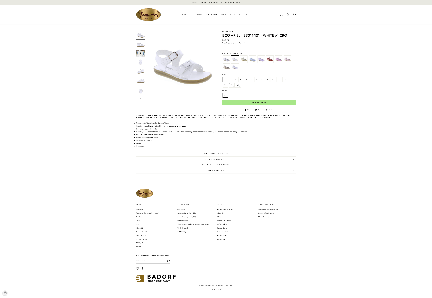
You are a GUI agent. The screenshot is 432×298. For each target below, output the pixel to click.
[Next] (140, 97)
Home (185, 14)
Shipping (225, 43)
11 (279, 79)
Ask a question (216, 171)
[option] (216, 2)
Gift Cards (139, 243)
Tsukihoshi (211, 14)
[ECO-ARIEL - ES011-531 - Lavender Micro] (261, 60)
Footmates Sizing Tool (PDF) (186, 213)
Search (138, 246)
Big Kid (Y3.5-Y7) (142, 239)
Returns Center (222, 228)
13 (291, 79)
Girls (223, 14)
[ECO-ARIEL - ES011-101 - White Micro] (235, 60)
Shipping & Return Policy (216, 165)
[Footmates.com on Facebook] (142, 268)
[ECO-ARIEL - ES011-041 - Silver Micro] (226, 60)
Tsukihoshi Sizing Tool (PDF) (186, 217)
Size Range (244, 14)
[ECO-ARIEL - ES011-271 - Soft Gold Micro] (244, 60)
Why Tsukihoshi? (182, 228)
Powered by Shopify (216, 289)
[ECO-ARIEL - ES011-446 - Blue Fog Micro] (252, 60)
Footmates (197, 14)
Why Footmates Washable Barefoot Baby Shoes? (193, 224)
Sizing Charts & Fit (216, 159)
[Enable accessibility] (5, 293)
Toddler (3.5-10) (141, 232)
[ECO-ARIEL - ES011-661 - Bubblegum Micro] (278, 60)
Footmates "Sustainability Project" (147, 213)
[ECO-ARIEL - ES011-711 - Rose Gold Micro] (226, 68)
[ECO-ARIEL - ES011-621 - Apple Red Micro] (270, 60)
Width (225, 91)
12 (285, 79)
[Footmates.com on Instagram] (137, 268)
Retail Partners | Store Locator (268, 209)
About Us (220, 213)
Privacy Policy (222, 235)
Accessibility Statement (225, 209)
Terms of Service (223, 232)
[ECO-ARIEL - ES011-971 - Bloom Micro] (235, 68)
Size (224, 75)
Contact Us (221, 239)
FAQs (219, 217)
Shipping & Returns (224, 220)
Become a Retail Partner (266, 213)
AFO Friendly (181, 232)
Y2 (232, 85)
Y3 (238, 85)
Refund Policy (222, 224)
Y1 (225, 85)
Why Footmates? (182, 220)
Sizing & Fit (181, 209)
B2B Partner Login (264, 217)
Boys (232, 14)
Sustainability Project (216, 154)
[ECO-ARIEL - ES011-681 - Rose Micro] (287, 60)
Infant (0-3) (140, 228)
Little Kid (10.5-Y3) (142, 235)
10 (273, 79)
